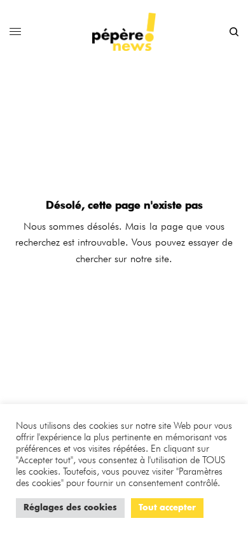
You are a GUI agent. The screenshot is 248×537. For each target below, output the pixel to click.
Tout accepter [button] (167, 508)
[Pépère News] (124, 32)
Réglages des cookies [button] (70, 508)
